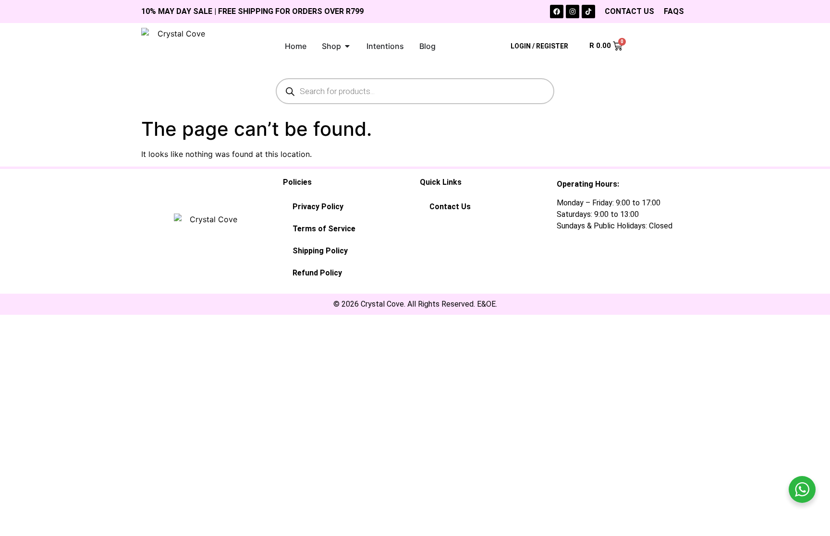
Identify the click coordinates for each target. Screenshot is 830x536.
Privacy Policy (318, 206)
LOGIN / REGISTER (539, 46)
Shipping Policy (320, 250)
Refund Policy (317, 272)
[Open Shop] (347, 46)
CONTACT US (629, 11)
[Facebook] (556, 11)
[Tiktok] (588, 11)
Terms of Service (324, 228)
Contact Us (450, 206)
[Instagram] (572, 11)
